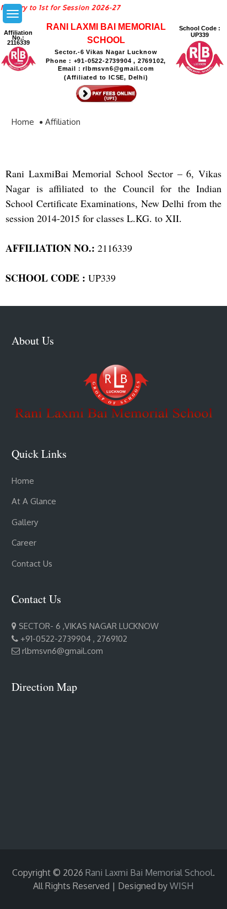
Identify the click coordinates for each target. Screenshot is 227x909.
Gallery (25, 522)
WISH (181, 885)
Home (23, 480)
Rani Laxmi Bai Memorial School (149, 872)
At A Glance (34, 501)
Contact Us (32, 563)
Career (24, 542)
